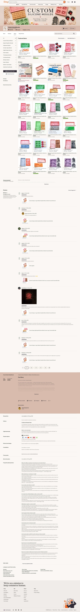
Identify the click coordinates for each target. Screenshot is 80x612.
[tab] (10, 38)
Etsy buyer (23, 352)
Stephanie (23, 337)
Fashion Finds (40, 4)
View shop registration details (27, 563)
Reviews (9, 33)
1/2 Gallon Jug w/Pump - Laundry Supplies (29, 573)
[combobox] (36, 2)
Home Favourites (33, 4)
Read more (46, 184)
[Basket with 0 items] (75, 2)
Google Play (15, 605)
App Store (7, 605)
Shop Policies (21, 33)
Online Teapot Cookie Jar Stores (8, 574)
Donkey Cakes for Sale (7, 572)
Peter (23, 273)
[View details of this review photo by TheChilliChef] (29, 296)
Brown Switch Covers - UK (7, 570)
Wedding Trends (53, 4)
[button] (65, 28)
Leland (23, 243)
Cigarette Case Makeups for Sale (8, 576)
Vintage (46, 4)
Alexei (23, 193)
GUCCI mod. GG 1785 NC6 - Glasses (46, 570)
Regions (75, 609)
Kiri (22, 320)
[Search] (64, 2)
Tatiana (23, 228)
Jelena (26, 213)
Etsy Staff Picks (24, 4)
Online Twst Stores (6, 573)
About (15, 33)
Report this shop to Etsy (7, 84)
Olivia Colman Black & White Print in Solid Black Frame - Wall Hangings (30, 571)
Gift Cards (60, 4)
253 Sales (5, 78)
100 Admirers (5, 80)
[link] (23, 367)
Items (4, 33)
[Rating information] (8, 30)
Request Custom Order (10, 71)
